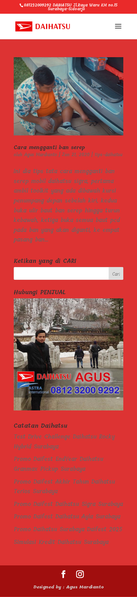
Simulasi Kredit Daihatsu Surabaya (61, 542)
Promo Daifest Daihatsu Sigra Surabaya (68, 504)
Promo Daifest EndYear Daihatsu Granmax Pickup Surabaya (58, 464)
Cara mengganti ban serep (49, 147)
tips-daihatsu (108, 154)
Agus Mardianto (40, 154)
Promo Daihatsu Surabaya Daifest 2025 (68, 529)
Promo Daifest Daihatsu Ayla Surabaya (67, 516)
